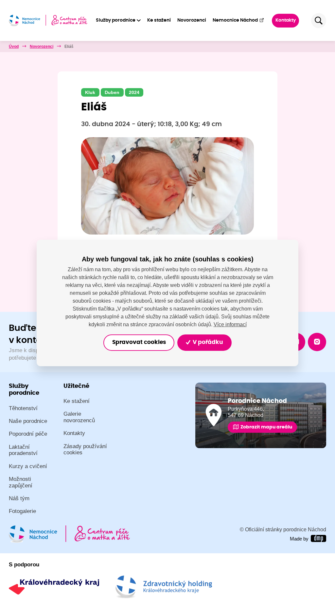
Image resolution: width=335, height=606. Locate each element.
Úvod (14, 46)
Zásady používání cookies (85, 449)
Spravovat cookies (139, 342)
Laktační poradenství (23, 450)
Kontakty (285, 20)
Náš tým (19, 498)
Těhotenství (23, 408)
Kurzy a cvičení (28, 466)
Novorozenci (191, 20)
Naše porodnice (28, 421)
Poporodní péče (28, 434)
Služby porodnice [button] (115, 20)
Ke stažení (159, 20)
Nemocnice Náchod (235, 20)
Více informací (230, 324)
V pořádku (207, 342)
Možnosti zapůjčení (20, 482)
